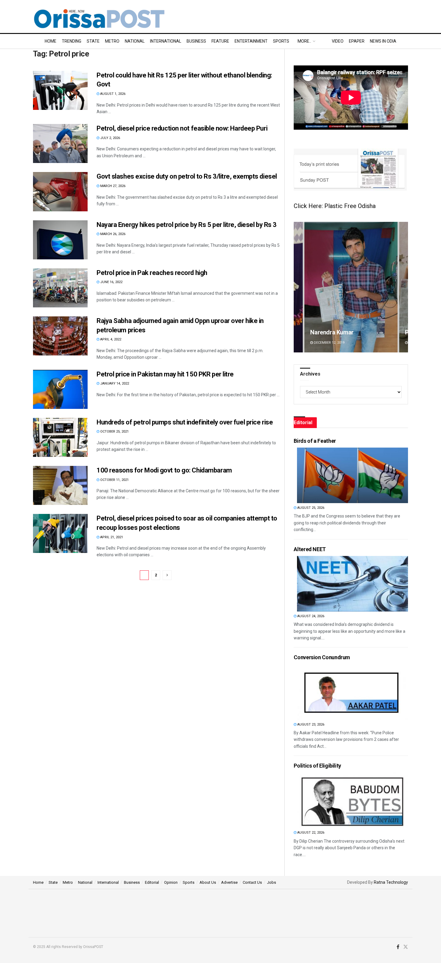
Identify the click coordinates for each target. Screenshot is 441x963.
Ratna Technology (391, 882)
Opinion (171, 882)
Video (338, 41)
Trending (71, 41)
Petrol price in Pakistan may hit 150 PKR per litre (165, 374)
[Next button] (403, 287)
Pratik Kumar (327, 332)
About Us (208, 882)
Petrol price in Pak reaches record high (152, 272)
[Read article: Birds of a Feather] (352, 475)
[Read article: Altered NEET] (352, 583)
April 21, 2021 (111, 537)
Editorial (152, 882)
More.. (304, 41)
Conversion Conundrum (322, 657)
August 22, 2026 (310, 833)
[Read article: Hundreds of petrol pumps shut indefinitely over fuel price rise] (60, 437)
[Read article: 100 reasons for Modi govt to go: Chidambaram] (60, 485)
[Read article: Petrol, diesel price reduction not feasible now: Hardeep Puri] (60, 143)
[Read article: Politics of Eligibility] (352, 800)
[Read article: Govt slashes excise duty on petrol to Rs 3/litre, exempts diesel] (60, 191)
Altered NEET (310, 549)
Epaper (356, 41)
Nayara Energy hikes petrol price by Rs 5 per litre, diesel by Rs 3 (187, 224)
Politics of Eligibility (317, 765)
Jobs (271, 882)
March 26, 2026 (112, 234)
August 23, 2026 (310, 724)
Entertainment (251, 41)
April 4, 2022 (110, 339)
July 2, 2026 (109, 138)
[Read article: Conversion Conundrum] (352, 692)
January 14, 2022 (114, 383)
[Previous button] (298, 287)
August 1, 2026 (112, 94)
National (135, 41)
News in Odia (383, 41)
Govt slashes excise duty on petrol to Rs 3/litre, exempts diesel (187, 176)
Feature (220, 41)
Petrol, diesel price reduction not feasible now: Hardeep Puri (182, 128)
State (93, 41)
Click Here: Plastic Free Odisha (335, 206)
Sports (281, 41)
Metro (112, 41)
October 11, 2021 (114, 480)
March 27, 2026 (112, 186)
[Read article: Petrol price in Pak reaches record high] (60, 287)
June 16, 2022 (110, 282)
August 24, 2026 (310, 616)
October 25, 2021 (114, 431)
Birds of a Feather (315, 441)
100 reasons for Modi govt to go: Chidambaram (164, 470)
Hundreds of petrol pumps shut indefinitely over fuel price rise (185, 422)
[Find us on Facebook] (398, 947)
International (165, 41)
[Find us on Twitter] (405, 947)
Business (196, 41)
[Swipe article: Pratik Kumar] (351, 287)
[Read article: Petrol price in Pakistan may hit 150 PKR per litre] (60, 389)
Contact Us (252, 882)
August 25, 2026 (310, 508)
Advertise (229, 882)
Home (50, 41)
